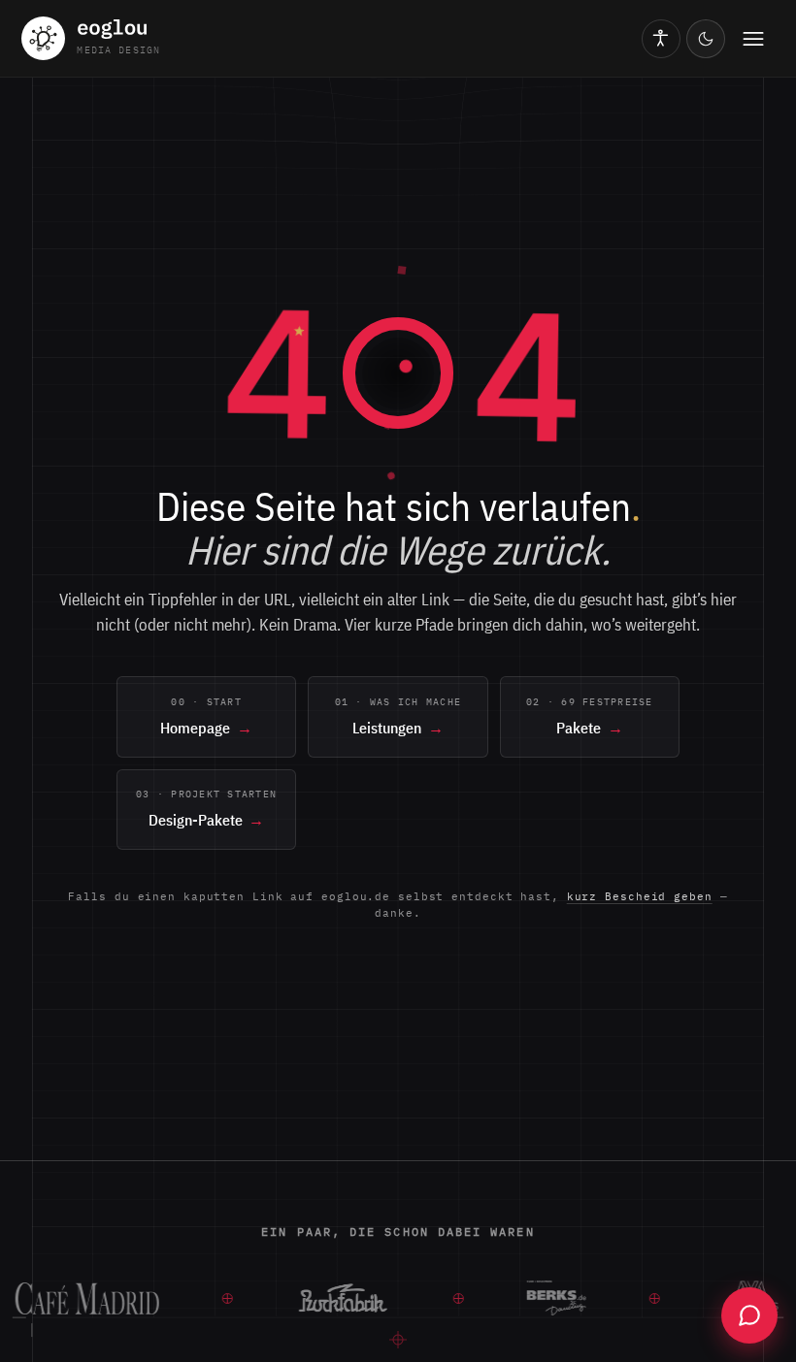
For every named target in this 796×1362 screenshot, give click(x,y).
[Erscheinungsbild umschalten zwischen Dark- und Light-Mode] (705, 38)
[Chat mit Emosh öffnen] (749, 1315)
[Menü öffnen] (753, 38)
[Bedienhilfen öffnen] (661, 38)
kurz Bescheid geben (640, 896)
